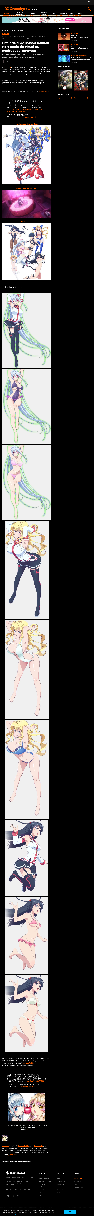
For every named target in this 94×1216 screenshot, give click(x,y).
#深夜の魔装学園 (35, 109)
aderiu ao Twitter (28, 1063)
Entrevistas (63, 13)
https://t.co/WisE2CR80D (34, 1081)
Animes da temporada (19, 13)
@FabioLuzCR (12, 1154)
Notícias (6, 13)
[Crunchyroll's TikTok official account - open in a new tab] (24, 1189)
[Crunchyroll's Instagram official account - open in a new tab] (16, 1189)
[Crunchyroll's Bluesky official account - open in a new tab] (29, 1189)
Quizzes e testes (44, 13)
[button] (15, 1196)
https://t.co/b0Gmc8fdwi (19, 109)
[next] (87, 81)
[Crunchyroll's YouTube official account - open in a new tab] (7, 1189)
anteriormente (44, 91)
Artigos (32, 13)
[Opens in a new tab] (47, 20)
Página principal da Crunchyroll (12, 2)
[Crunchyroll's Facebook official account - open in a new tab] (11, 1189)
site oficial (7, 67)
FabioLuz (9, 61)
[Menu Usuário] (89, 2)
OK (70, 1211)
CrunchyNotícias (23, 1146)
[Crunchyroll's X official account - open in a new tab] (20, 1189)
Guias (54, 13)
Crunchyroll (5, 30)
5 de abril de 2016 (30, 117)
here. (49, 1214)
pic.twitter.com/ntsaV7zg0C (17, 111)
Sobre (80, 13)
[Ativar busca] (89, 9)
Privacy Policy (15, 1214)
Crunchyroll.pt (38, 1146)
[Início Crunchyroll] (16, 1174)
